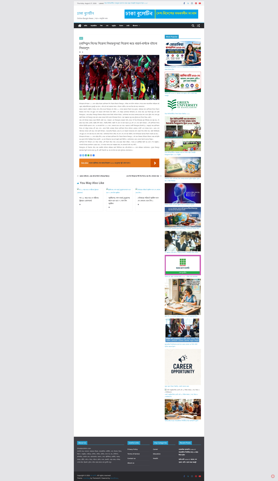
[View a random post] (198, 25)
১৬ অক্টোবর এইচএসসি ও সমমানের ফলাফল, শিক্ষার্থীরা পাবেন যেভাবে (181, 252)
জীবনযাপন (135, 26)
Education (157, 454)
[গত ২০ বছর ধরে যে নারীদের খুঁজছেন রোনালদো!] (90, 189)
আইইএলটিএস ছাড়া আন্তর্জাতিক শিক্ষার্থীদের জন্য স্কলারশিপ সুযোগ (181, 421)
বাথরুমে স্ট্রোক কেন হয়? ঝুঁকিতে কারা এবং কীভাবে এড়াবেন (179, 205)
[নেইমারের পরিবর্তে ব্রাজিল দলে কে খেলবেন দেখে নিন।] (148, 189)
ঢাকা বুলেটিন (85, 13)
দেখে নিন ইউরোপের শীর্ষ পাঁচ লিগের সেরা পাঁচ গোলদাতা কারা (142, 176)
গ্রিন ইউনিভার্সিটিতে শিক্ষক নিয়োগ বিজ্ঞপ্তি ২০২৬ (177, 114)
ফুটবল (81, 38)
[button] (139, 25)
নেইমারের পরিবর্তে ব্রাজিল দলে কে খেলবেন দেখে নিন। (148, 199)
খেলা (107, 26)
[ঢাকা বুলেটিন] (79, 25)
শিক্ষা (101, 26)
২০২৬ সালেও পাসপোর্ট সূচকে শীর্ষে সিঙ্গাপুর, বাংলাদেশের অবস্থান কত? (182, 228)
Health (155, 458)
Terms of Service (133, 454)
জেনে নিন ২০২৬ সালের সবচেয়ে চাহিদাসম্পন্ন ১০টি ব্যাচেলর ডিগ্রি (181, 316)
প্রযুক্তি (114, 26)
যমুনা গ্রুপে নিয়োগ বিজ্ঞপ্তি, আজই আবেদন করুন (177, 386)
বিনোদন (121, 26)
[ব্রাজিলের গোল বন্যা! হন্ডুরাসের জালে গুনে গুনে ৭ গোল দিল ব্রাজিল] (119, 189)
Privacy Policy (132, 449)
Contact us (131, 458)
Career (155, 449)
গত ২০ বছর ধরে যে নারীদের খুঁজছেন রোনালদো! (88, 199)
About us (130, 463)
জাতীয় (85, 26)
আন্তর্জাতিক (94, 26)
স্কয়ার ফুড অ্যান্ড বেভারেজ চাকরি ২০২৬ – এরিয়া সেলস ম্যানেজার (181, 276)
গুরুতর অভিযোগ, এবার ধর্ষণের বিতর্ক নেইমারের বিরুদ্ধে (94, 176)
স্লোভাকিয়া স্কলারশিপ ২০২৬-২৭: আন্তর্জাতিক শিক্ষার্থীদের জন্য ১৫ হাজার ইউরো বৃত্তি (188, 452)
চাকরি (128, 26)
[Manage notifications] (273, 476)
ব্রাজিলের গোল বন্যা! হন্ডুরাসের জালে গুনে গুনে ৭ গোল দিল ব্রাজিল (119, 200)
